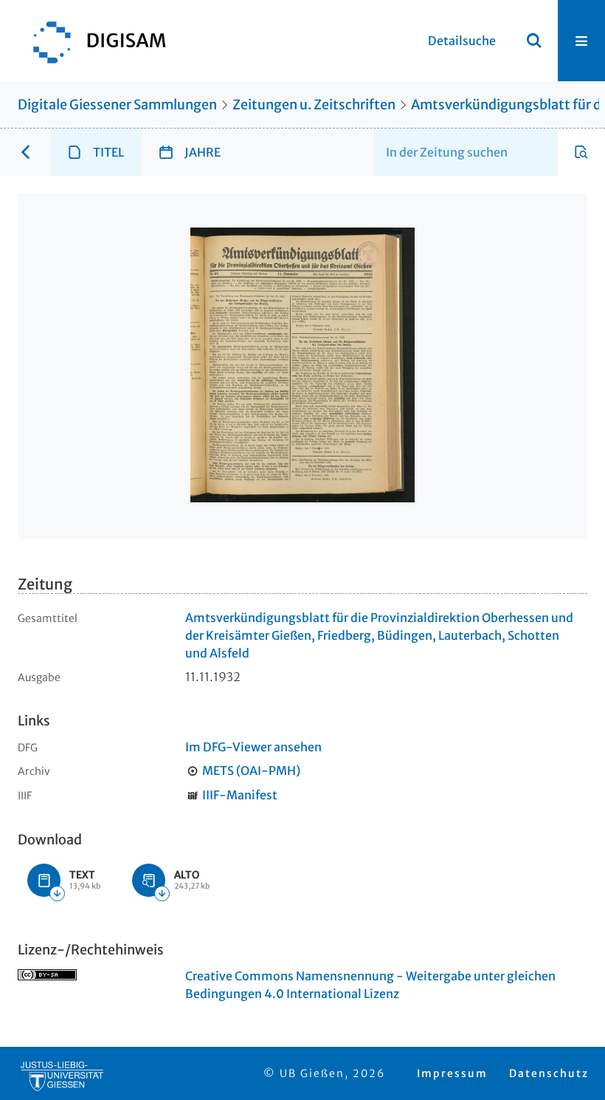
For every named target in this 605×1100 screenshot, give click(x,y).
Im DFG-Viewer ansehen (253, 746)
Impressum (452, 1073)
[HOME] (92, 40)
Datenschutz (549, 1073)
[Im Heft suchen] (581, 152)
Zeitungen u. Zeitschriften (313, 104)
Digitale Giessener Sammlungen (117, 104)
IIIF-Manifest (239, 795)
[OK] (534, 40)
